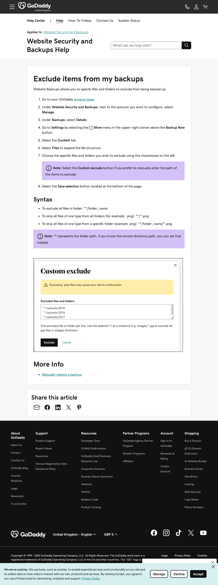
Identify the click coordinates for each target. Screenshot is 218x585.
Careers (16, 452)
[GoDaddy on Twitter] (191, 535)
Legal (14, 488)
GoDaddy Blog (19, 468)
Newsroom (17, 496)
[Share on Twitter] (68, 407)
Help (59, 20)
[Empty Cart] (205, 7)
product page (84, 99)
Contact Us (104, 20)
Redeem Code (89, 499)
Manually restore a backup (62, 374)
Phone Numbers (194, 507)
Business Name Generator (97, 476)
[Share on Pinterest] (79, 407)
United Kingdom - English (72, 534)
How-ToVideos (79, 20)
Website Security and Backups (66, 32)
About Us (16, 445)
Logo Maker (192, 499)
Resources (42, 456)
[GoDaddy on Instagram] (166, 535)
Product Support (45, 440)
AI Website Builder (196, 461)
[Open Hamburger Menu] (10, 7)
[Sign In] (196, 7)
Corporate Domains (93, 468)
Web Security (193, 491)
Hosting (189, 484)
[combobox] (146, 45)
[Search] (186, 45)
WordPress (191, 476)
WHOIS (85, 491)
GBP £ (108, 534)
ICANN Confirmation (93, 448)
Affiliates (128, 461)
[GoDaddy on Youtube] (203, 535)
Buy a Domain (193, 440)
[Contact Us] (187, 7)
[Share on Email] (36, 407)
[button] (213, 562)
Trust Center (19, 503)
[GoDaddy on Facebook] (154, 535)
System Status (129, 20)
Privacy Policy (183, 555)
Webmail (86, 484)
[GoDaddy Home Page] (28, 534)
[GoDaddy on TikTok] (178, 535)
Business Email (194, 468)
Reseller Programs (134, 453)
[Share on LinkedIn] (58, 407)
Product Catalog (91, 507)
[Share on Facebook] (47, 407)
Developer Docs (90, 440)
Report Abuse (44, 448)
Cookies (202, 555)
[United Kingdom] (34, 5)
